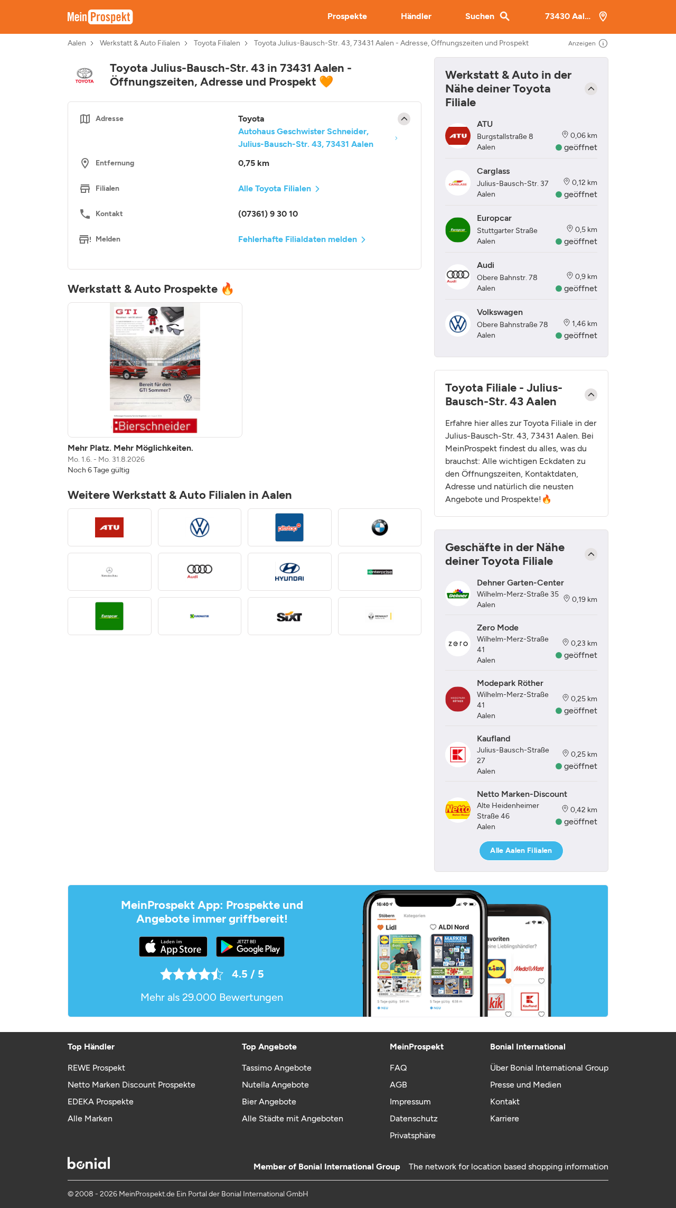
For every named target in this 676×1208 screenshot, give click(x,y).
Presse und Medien (525, 1085)
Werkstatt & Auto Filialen (140, 43)
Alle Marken (90, 1118)
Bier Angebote (269, 1102)
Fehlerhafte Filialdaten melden (297, 239)
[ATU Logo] (110, 527)
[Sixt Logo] (290, 616)
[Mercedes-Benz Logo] (110, 572)
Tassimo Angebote (277, 1068)
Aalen (77, 43)
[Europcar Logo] (110, 616)
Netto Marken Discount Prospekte (131, 1085)
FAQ (398, 1068)
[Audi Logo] (200, 572)
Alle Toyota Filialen (274, 188)
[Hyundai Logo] (290, 572)
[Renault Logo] (380, 616)
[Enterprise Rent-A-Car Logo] (380, 572)
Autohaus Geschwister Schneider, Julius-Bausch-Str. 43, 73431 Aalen (305, 137)
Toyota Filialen (217, 43)
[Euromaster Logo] (200, 616)
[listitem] (155, 389)
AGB (398, 1085)
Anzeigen (582, 43)
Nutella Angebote (275, 1085)
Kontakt (505, 1102)
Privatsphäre (413, 1135)
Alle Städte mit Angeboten (292, 1118)
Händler (416, 16)
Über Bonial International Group (549, 1068)
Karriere (504, 1118)
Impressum (410, 1102)
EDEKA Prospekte (101, 1102)
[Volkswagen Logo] (200, 527)
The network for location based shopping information (508, 1166)
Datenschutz (414, 1118)
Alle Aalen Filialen (521, 850)
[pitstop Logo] (290, 527)
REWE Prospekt (96, 1068)
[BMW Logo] (380, 527)
